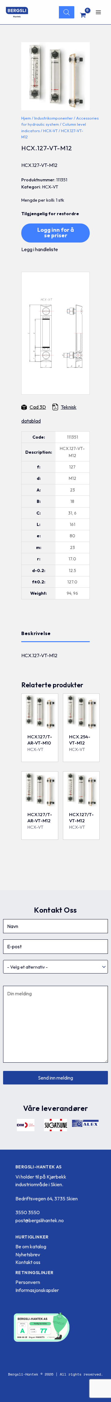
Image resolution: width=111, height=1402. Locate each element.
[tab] (55, 633)
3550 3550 (27, 1212)
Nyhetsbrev (27, 1254)
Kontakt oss (27, 1262)
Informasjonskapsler (37, 1290)
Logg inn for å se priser (55, 232)
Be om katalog (30, 1246)
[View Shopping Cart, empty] (83, 15)
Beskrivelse (36, 633)
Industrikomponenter (53, 118)
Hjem (26, 118)
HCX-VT (50, 130)
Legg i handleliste (39, 249)
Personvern (27, 1282)
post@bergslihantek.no (39, 1220)
